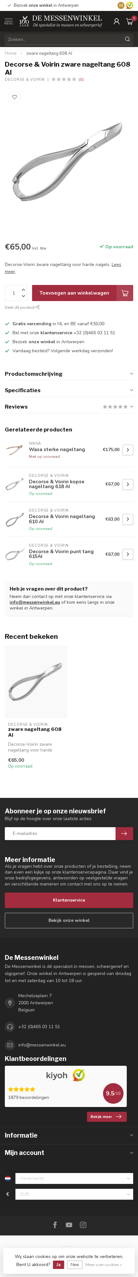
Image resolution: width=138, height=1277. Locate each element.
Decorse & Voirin (25, 79)
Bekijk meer (101, 1116)
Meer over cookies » (103, 1264)
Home (11, 53)
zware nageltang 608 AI (49, 53)
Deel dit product (20, 307)
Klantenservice (69, 900)
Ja (58, 1265)
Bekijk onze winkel (69, 920)
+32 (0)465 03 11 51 (39, 1027)
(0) (81, 79)
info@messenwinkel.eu (35, 602)
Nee (75, 1265)
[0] (129, 21)
